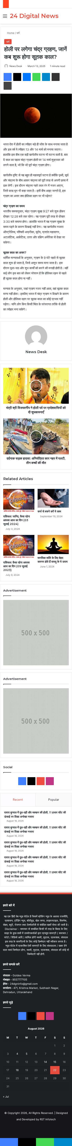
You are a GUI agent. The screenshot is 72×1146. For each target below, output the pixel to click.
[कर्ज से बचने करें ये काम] (53, 498)
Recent (18, 799)
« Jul (6, 1096)
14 (45, 1061)
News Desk (15, 66)
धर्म (18, 32)
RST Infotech (47, 1119)
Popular (53, 799)
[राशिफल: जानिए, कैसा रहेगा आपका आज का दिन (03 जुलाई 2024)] (18, 501)
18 (17, 1070)
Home (10, 32)
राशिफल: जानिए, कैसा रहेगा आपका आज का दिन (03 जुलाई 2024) (16, 520)
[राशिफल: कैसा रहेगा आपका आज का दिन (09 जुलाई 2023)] (18, 547)
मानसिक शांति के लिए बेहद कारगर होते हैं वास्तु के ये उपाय (53, 559)
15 (54, 1061)
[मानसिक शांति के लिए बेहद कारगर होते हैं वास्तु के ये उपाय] (53, 544)
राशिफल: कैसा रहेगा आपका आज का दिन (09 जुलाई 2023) (16, 566)
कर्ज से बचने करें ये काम (49, 511)
